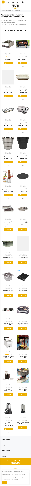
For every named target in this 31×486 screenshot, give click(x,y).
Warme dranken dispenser (23, 422)
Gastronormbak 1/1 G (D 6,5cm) (23, 223)
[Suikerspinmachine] (23, 375)
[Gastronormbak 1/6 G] (8, 276)
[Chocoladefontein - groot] (8, 176)
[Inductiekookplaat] (22, 276)
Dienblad (23, 190)
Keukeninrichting (16, 10)
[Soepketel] (8, 375)
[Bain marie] (8, 44)
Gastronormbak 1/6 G (8, 290)
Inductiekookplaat (23, 290)
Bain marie (8, 58)
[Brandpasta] (8, 77)
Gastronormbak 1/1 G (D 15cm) (8, 223)
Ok (4, 482)
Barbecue (23, 58)
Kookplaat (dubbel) (8, 323)
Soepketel (8, 389)
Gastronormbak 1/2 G (8, 257)
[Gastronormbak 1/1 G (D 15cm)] (8, 209)
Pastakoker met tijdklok (8, 356)
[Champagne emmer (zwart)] (22, 143)
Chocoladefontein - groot (8, 190)
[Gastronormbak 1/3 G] (23, 243)
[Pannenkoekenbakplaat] (22, 309)
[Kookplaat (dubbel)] (8, 309)
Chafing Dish (23, 124)
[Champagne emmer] (8, 143)
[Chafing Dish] (22, 110)
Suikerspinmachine (23, 389)
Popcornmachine (23, 356)
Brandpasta (8, 91)
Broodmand (23, 91)
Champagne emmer (8, 157)
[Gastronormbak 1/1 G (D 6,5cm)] (22, 209)
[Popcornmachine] (23, 342)
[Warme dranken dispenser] (22, 408)
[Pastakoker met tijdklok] (8, 342)
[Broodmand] (22, 77)
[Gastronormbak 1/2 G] (8, 243)
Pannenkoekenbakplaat (23, 323)
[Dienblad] (22, 176)
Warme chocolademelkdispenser (8, 423)
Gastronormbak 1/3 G (23, 257)
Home (3, 10)
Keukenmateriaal (8, 10)
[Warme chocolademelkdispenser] (8, 408)
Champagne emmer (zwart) (23, 157)
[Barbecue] (22, 44)
